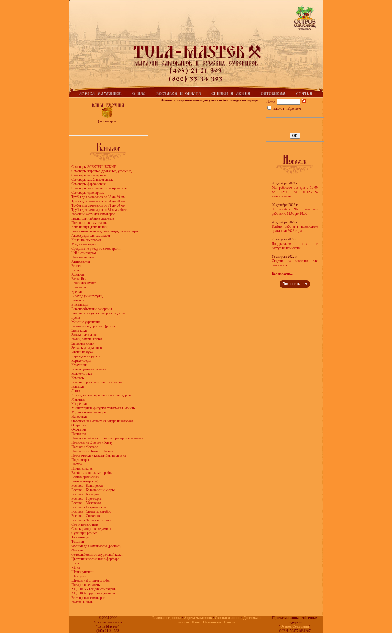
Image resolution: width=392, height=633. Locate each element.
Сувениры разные (84, 533)
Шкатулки (78, 576)
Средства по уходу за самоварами (95, 249)
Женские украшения (85, 322)
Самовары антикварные (88, 175)
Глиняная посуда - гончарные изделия (98, 313)
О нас (196, 622)
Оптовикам (212, 622)
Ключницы (79, 365)
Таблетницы (80, 537)
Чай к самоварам (83, 253)
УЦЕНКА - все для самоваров (93, 589)
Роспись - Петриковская (88, 507)
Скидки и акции (227, 618)
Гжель (75, 270)
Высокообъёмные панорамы (91, 309)
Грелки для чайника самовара (92, 218)
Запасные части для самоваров (93, 214)
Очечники (78, 430)
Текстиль (77, 542)
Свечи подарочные (84, 524)
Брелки (76, 292)
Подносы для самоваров (89, 223)
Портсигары (80, 460)
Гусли (75, 317)
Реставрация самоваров (88, 598)
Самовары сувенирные (87, 193)
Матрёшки (79, 404)
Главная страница (166, 618)
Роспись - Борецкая (85, 494)
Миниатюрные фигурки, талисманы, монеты (103, 408)
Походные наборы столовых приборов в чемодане (107, 438)
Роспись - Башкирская (87, 486)
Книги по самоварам (86, 240)
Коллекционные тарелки (88, 369)
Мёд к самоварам (84, 244)
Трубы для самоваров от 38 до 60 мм (98, 197)
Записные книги (82, 343)
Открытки (78, 425)
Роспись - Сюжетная (86, 516)
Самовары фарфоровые (88, 184)
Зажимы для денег (84, 335)
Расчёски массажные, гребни (91, 473)
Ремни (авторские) (84, 481)
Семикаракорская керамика (91, 529)
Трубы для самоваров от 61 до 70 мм (98, 201)
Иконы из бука (82, 352)
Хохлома (77, 274)
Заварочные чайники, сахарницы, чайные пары (104, 231)
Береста (76, 266)
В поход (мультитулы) (87, 296)
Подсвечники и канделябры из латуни (98, 455)
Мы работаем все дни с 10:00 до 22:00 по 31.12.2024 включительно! (295, 192)
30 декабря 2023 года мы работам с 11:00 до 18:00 (295, 211)
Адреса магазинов (198, 618)
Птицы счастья (82, 468)
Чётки (75, 567)
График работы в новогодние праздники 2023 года (295, 228)
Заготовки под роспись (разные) (94, 326)
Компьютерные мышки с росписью (96, 382)
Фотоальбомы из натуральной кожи (96, 555)
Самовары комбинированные (92, 180)
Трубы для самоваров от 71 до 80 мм (98, 205)
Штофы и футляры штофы (90, 580)
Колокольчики (81, 374)
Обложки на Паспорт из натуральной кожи (102, 421)
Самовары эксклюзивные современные (99, 188)
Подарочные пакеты (85, 585)
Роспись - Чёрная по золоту (91, 520)
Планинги (78, 434)
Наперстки (79, 417)
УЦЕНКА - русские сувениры (93, 593)
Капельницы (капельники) (89, 227)
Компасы (77, 378)
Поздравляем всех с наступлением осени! (295, 246)
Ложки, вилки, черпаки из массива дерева (101, 395)
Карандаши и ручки (85, 356)
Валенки (77, 300)
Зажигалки (79, 330)
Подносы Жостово (84, 447)
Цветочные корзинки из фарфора (95, 559)
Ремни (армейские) (85, 477)
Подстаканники (82, 257)
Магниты (78, 399)
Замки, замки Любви (86, 339)
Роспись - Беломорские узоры (93, 490)
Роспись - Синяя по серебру (91, 511)
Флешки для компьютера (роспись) (96, 546)
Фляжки (77, 550)
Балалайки (78, 279)
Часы (75, 563)
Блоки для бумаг (83, 283)
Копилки (77, 386)
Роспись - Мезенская (86, 503)
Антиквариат (80, 261)
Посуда (76, 464)
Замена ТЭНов (82, 602)
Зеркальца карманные (86, 348)
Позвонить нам (294, 284)
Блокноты (78, 287)
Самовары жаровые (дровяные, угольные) (101, 171)
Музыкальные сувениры (88, 412)
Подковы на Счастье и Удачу (92, 442)
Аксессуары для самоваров (91, 236)
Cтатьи (229, 622)
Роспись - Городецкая (86, 499)
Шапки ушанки (82, 572)
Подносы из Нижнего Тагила (92, 451)
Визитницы (79, 305)
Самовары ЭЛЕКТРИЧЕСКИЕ (93, 167)
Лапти (75, 391)
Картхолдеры (81, 361)
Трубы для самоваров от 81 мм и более (99, 210)
